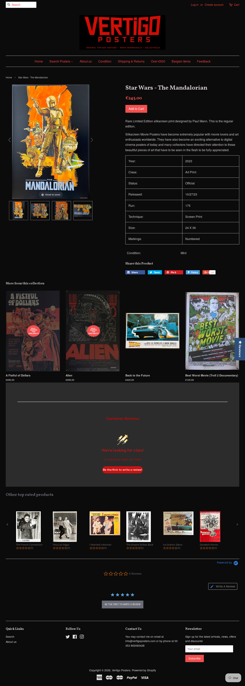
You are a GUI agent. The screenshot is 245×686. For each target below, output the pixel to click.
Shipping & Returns (131, 61)
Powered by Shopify (144, 670)
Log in (194, 4)
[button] (7, 524)
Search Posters (60, 61)
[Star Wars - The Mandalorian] (18, 210)
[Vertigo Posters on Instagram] (82, 637)
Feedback (204, 61)
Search (10, 636)
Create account (214, 4)
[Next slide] (92, 140)
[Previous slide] (9, 140)
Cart (236, 4)
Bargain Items (181, 61)
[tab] (222, 586)
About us (86, 61)
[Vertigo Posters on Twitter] (68, 637)
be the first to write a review (122, 604)
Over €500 (158, 61)
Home (39, 61)
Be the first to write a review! (122, 470)
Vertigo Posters (121, 670)
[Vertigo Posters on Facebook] (75, 637)
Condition (104, 61)
